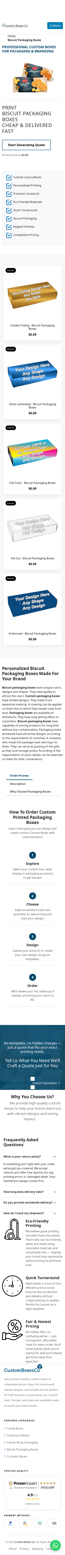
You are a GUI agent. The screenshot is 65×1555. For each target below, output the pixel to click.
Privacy (24, 1549)
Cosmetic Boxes (17, 1456)
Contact (51, 1549)
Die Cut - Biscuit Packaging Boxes (32, 558)
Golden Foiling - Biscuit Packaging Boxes (32, 327)
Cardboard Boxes (18, 1435)
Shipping (37, 1549)
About (13, 1549)
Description (18, 784)
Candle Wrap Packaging (22, 1442)
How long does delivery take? (23, 1192)
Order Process (19, 776)
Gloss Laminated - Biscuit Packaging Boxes (32, 405)
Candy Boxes (15, 1428)
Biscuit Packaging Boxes (22, 1449)
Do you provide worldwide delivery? (28, 1202)
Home (12, 36)
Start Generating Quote (26, 145)
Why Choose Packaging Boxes (30, 791)
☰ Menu (55, 26)
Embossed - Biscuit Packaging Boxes (32, 633)
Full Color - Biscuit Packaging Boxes (33, 483)
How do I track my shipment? (23, 1213)
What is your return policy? (22, 1156)
